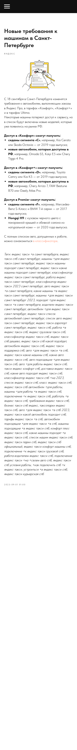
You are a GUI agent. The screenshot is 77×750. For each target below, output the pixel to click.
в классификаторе (45, 241)
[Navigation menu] (7, 7)
